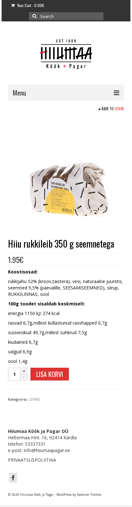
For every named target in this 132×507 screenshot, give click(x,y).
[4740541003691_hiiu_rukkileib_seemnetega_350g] (66, 176)
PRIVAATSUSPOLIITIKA (32, 460)
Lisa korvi (49, 374)
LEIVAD (119, 108)
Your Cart (30, 5)
